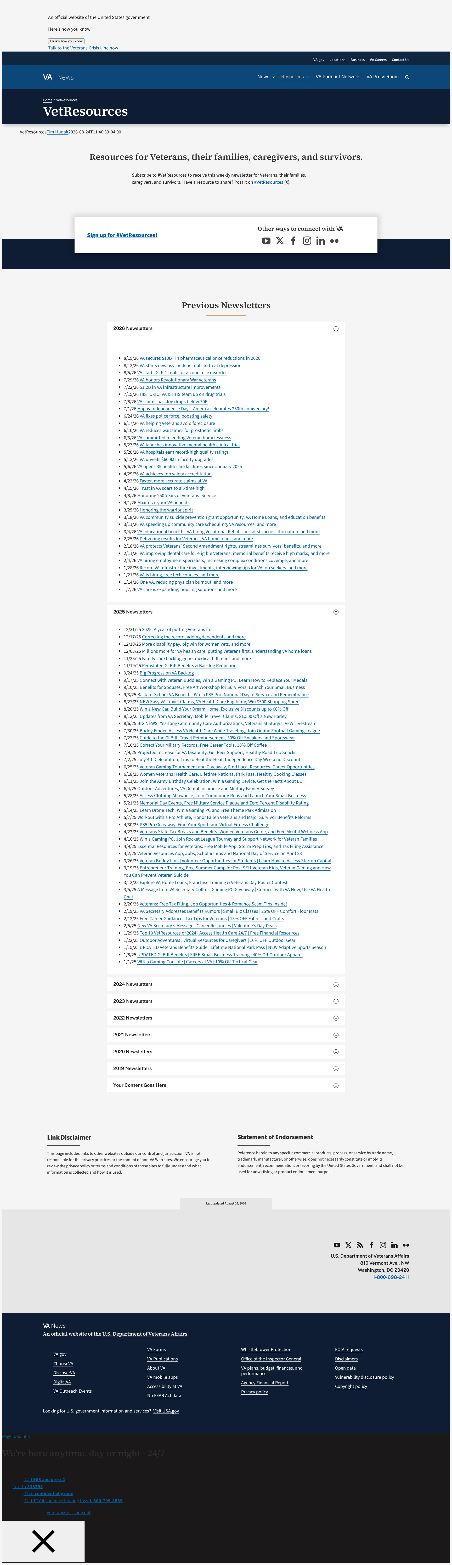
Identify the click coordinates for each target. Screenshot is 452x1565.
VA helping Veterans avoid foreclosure (177, 423)
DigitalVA (62, 1382)
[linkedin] (321, 241)
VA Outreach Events (72, 1391)
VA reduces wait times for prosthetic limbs (182, 430)
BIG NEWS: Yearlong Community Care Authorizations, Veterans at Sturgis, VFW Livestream (227, 723)
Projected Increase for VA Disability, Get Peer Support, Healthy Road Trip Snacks (216, 752)
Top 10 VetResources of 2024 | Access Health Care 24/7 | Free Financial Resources (220, 933)
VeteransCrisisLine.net (69, 1512)
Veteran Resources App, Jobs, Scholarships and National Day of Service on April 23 (219, 853)
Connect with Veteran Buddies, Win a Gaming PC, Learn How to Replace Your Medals (223, 680)
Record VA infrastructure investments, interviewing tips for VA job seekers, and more (224, 567)
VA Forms (156, 1349)
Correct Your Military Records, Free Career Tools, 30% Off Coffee (203, 745)
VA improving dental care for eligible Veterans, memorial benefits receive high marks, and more (235, 553)
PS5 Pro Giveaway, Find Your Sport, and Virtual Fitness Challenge (204, 824)
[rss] (360, 1245)
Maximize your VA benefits (163, 502)
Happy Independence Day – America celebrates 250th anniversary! (203, 408)
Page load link (16, 1436)
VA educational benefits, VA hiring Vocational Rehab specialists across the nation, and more (228, 531)
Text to (28, 1486)
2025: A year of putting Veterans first (178, 629)
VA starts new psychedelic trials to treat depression (190, 365)
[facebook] (293, 241)
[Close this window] (43, 1541)
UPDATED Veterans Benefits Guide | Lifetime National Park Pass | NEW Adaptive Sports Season (233, 947)
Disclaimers (346, 1359)
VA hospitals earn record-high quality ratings (184, 452)
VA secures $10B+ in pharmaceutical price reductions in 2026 (200, 358)
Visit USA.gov (166, 1411)
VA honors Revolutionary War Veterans (178, 379)
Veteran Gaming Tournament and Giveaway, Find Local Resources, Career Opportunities (227, 766)
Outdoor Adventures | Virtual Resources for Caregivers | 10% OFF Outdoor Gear (217, 940)
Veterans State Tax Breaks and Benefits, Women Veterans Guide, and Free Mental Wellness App (234, 831)
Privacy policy (254, 1392)
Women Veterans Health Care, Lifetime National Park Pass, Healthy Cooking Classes (223, 774)
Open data (345, 1368)
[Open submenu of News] (272, 77)
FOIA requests (349, 1349)
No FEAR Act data (164, 1395)
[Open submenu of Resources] (306, 77)
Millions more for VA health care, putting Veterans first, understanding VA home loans (227, 651)
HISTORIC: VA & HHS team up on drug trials (183, 394)
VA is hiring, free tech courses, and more (179, 574)
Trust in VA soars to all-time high (172, 488)
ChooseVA (63, 1363)
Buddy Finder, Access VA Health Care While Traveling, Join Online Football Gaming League (230, 730)
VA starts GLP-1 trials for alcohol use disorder (182, 372)
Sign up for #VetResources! (122, 235)
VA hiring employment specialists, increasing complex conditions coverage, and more (222, 560)
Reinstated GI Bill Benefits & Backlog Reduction (189, 665)
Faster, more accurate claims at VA (173, 480)
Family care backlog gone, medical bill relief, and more (196, 658)
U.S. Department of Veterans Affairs (144, 1333)
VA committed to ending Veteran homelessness (184, 437)
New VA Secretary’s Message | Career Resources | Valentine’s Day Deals (207, 925)
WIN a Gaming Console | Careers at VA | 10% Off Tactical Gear (197, 961)
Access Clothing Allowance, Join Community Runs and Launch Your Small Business (223, 795)
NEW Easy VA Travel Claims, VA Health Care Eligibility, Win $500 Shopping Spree (219, 701)
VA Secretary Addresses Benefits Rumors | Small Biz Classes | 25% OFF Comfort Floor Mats (229, 911)
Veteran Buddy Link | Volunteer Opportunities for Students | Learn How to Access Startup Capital (235, 860)
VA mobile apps (162, 1377)
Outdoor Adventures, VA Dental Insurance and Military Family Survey (205, 788)
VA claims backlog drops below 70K (172, 401)
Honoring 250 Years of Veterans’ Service (176, 495)
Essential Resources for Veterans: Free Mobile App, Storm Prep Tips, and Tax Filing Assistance (230, 846)
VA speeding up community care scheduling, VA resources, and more (208, 524)
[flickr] (334, 241)
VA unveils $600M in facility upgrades (176, 459)
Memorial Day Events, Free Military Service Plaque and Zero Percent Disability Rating (224, 803)
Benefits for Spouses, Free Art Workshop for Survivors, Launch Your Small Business (222, 687)
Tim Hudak (57, 132)
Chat (48, 1493)
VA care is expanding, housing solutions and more (187, 589)
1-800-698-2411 (391, 1277)
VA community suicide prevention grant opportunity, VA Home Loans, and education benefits (232, 517)
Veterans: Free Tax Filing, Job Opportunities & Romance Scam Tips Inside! (213, 903)
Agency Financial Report (265, 1383)
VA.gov (59, 1354)
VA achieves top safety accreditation (176, 473)
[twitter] (280, 241)
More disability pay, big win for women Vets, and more (196, 644)
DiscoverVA (64, 1373)
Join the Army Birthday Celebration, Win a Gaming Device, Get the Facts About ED (221, 781)
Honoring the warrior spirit (166, 509)
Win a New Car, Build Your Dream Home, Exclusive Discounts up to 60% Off (214, 709)
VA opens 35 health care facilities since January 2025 (189, 466)
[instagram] (307, 241)
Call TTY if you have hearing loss (73, 1501)
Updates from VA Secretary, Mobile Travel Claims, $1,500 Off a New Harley (213, 716)
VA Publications (162, 1359)
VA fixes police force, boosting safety (176, 416)
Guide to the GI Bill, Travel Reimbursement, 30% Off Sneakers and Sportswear (217, 737)
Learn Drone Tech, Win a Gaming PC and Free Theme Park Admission (208, 810)
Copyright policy (351, 1386)
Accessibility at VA (164, 1386)
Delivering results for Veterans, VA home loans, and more (196, 538)
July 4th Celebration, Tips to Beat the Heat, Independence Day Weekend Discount (218, 759)
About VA (156, 1368)
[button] (83, 48)
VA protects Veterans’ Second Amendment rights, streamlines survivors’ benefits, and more (230, 546)
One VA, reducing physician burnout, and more (186, 582)
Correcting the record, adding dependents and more (194, 636)
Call (44, 1479)
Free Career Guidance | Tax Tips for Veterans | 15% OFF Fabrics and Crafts (212, 918)
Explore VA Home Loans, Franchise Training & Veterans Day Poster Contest (213, 882)
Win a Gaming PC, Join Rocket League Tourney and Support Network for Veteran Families (228, 839)
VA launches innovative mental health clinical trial (190, 444)
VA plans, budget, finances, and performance (272, 1371)
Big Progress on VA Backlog (167, 672)
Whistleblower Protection (266, 1349)
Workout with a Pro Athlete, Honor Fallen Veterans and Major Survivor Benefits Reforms (224, 817)
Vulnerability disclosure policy (364, 1377)
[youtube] (266, 241)
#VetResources (268, 182)
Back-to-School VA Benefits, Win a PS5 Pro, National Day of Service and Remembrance (223, 694)
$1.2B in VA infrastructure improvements (180, 387)
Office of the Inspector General (271, 1359)
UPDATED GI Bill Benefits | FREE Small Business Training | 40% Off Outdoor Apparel (220, 954)
